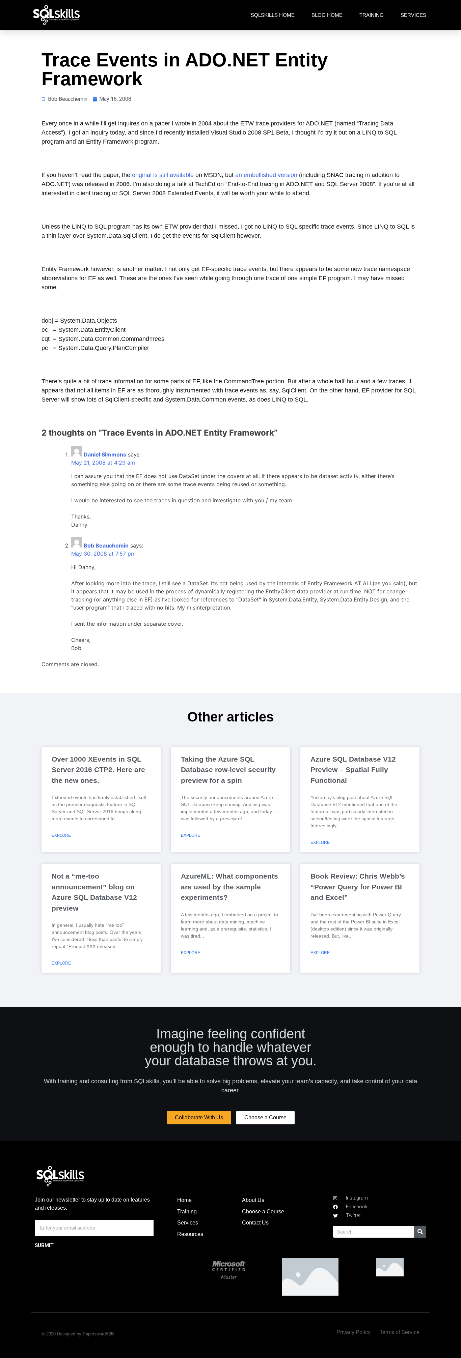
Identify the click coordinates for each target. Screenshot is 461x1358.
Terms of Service (399, 1332)
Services (413, 15)
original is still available (163, 175)
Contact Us (255, 1223)
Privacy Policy (353, 1332)
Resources (190, 1234)
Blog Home (327, 15)
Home (184, 1200)
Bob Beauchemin (106, 545)
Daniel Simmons (105, 454)
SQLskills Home (273, 15)
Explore (61, 835)
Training (371, 15)
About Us (253, 1200)
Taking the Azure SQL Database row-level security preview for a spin (228, 769)
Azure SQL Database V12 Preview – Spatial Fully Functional (353, 769)
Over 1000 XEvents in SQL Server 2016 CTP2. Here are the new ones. (98, 769)
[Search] (420, 1232)
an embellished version (266, 175)
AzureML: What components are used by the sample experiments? (229, 886)
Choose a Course (263, 1211)
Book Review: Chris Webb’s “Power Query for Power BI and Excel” (357, 886)
